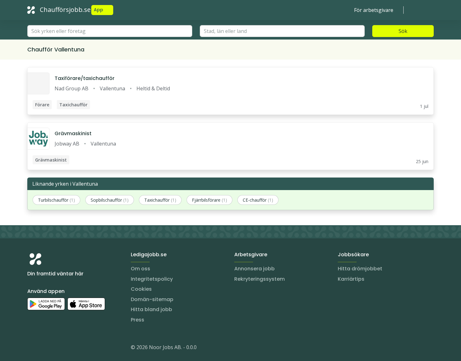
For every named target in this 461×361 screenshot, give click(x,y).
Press (137, 319)
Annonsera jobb (254, 268)
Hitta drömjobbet (360, 268)
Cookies (141, 289)
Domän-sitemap (152, 299)
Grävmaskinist (73, 133)
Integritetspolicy (152, 279)
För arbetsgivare (373, 10)
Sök (403, 31)
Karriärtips (351, 279)
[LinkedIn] (45, 348)
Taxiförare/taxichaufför (84, 78)
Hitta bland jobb (151, 309)
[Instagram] (32, 348)
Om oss (140, 268)
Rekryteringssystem (259, 279)
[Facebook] (57, 348)
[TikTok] (70, 348)
